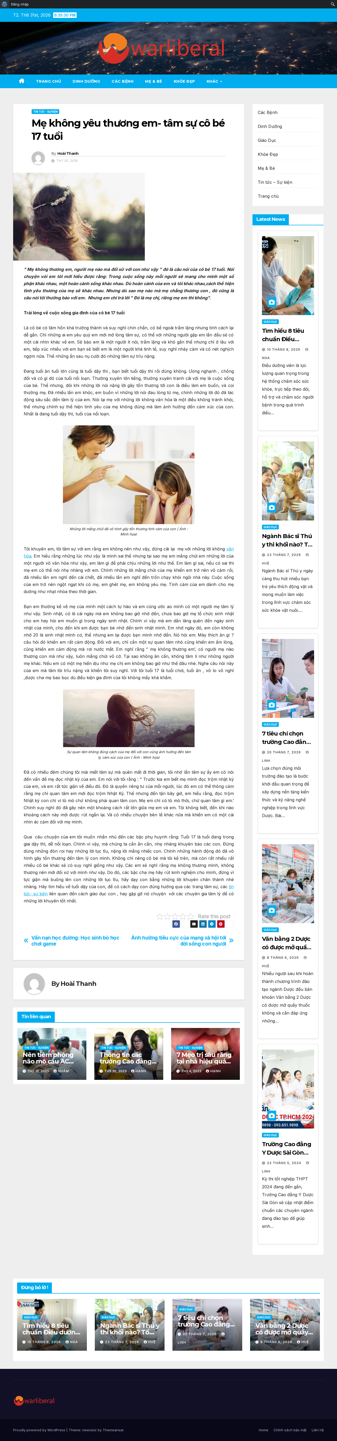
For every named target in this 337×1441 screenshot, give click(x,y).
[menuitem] (4, 4)
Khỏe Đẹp (184, 81)
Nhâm (63, 1071)
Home (263, 1430)
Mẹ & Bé (266, 168)
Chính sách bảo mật (290, 1430)
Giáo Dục (267, 140)
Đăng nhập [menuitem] (20, 4)
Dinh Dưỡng (86, 81)
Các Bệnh (122, 81)
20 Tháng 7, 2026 (284, 752)
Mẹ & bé (153, 81)
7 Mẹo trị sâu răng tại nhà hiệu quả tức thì (203, 1061)
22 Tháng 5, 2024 (284, 1163)
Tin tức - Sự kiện (45, 111)
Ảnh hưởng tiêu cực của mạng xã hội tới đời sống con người (178, 941)
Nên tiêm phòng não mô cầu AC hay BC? (48, 1061)
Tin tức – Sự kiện (275, 182)
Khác (213, 81)
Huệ (152, 1342)
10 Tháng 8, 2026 (284, 349)
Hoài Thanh (68, 153)
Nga (74, 1342)
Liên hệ (318, 1430)
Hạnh (141, 1071)
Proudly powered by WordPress (39, 1430)
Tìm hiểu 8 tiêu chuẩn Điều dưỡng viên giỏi (283, 339)
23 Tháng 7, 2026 (284, 555)
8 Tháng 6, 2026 (283, 958)
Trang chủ (48, 81)
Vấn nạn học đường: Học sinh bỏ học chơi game (75, 941)
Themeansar (113, 1430)
